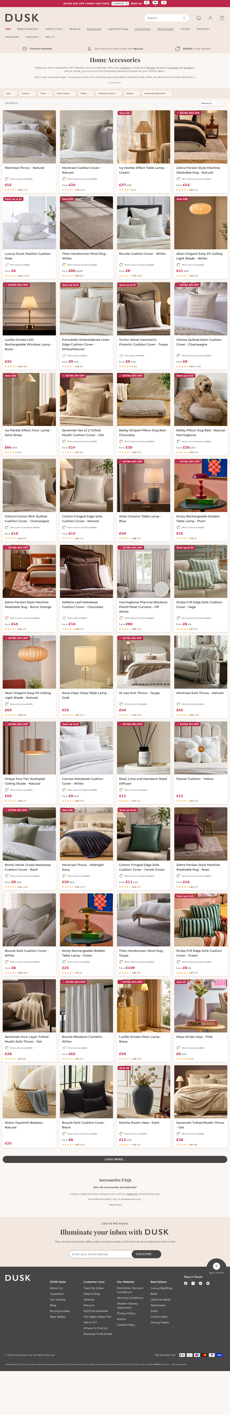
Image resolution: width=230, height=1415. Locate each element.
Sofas (154, 1311)
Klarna (121, 1319)
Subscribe (144, 1254)
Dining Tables (160, 1322)
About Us (56, 1288)
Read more (115, 83)
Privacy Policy (126, 1313)
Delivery (89, 1299)
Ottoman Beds (161, 1299)
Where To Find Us (95, 1328)
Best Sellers (58, 1316)
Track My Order (94, 1288)
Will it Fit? (90, 1322)
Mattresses (158, 1305)
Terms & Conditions (130, 1297)
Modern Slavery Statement (127, 1305)
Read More (115, 1204)
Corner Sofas (159, 1316)
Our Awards (58, 1299)
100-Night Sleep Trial (97, 1316)
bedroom (132, 1193)
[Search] (184, 17)
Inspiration (57, 1293)
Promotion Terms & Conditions (130, 1290)
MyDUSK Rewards (96, 1311)
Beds (154, 1293)
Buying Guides (60, 1311)
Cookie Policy (126, 1324)
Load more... (115, 1159)
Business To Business (98, 1334)
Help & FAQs (92, 1293)
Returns (89, 1305)
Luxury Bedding (161, 1288)
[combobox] (166, 18)
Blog (53, 1305)
